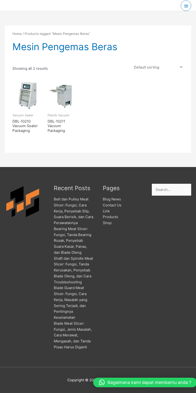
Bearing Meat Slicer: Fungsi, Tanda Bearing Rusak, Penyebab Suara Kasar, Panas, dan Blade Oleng (72, 240)
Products (110, 217)
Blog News (112, 199)
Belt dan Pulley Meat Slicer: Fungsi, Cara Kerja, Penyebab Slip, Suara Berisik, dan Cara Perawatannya (73, 211)
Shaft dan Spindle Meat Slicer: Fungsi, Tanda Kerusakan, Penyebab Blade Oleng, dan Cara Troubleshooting (73, 270)
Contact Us (112, 205)
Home (17, 34)
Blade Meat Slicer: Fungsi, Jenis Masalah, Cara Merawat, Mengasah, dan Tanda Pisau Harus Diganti (73, 335)
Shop (107, 223)
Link (106, 211)
